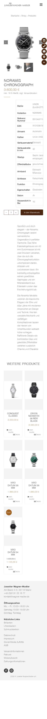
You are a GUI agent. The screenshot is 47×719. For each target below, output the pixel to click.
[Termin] (44, 40)
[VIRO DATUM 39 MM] (13, 459)
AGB (6, 645)
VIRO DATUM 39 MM (13, 485)
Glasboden (37, 190)
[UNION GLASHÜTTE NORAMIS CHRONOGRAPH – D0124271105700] (23, 42)
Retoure (7, 655)
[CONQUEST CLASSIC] (13, 390)
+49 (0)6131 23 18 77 (14, 593)
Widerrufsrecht (10, 658)
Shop (23, 16)
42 (34, 149)
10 (34, 202)
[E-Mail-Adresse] (44, 51)
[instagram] (11, 670)
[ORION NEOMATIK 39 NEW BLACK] (34, 390)
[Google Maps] (44, 57)
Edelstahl (37, 143)
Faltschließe (38, 178)
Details (17, 434)
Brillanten (8, 623)
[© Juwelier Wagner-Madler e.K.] (17, 4)
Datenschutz (10, 635)
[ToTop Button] (44, 62)
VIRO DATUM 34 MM (13, 552)
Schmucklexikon (11, 629)
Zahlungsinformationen (14, 661)
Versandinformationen (14, 651)
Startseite (15, 16)
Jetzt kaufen (10, 431)
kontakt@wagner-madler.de (16, 597)
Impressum (9, 639)
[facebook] (6, 670)
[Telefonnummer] (44, 46)
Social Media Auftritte (14, 642)
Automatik (37, 131)
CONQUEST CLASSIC (13, 414)
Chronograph (38, 184)
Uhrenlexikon (10, 626)
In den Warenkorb (32, 212)
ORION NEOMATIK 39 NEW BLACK (33, 417)
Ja (34, 195)
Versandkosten (30, 93)
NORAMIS (37, 113)
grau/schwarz (39, 164)
